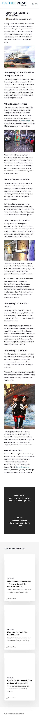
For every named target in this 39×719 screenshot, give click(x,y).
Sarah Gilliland (13, 19)
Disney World (25, 121)
